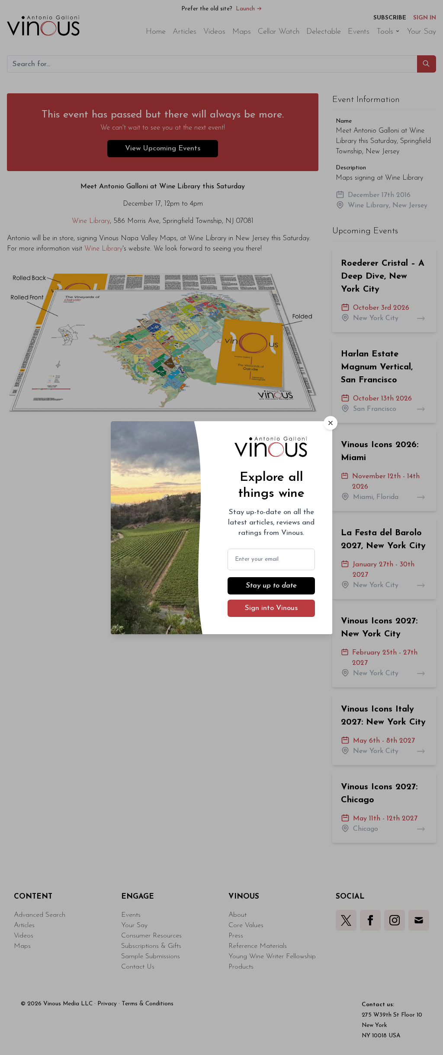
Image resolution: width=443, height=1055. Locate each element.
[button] (330, 423)
